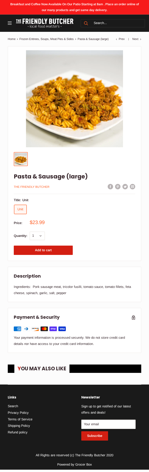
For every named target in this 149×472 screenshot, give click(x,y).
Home (12, 39)
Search (13, 406)
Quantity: (20, 236)
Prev (122, 39)
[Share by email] (132, 187)
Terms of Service (20, 419)
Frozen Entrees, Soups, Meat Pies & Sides (46, 39)
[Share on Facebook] (110, 187)
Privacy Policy (18, 413)
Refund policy (18, 432)
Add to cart (43, 250)
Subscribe (94, 436)
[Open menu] (10, 23)
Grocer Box (83, 464)
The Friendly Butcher (31, 186)
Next (135, 39)
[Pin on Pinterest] (117, 187)
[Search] (86, 23)
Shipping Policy (19, 426)
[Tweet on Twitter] (125, 187)
